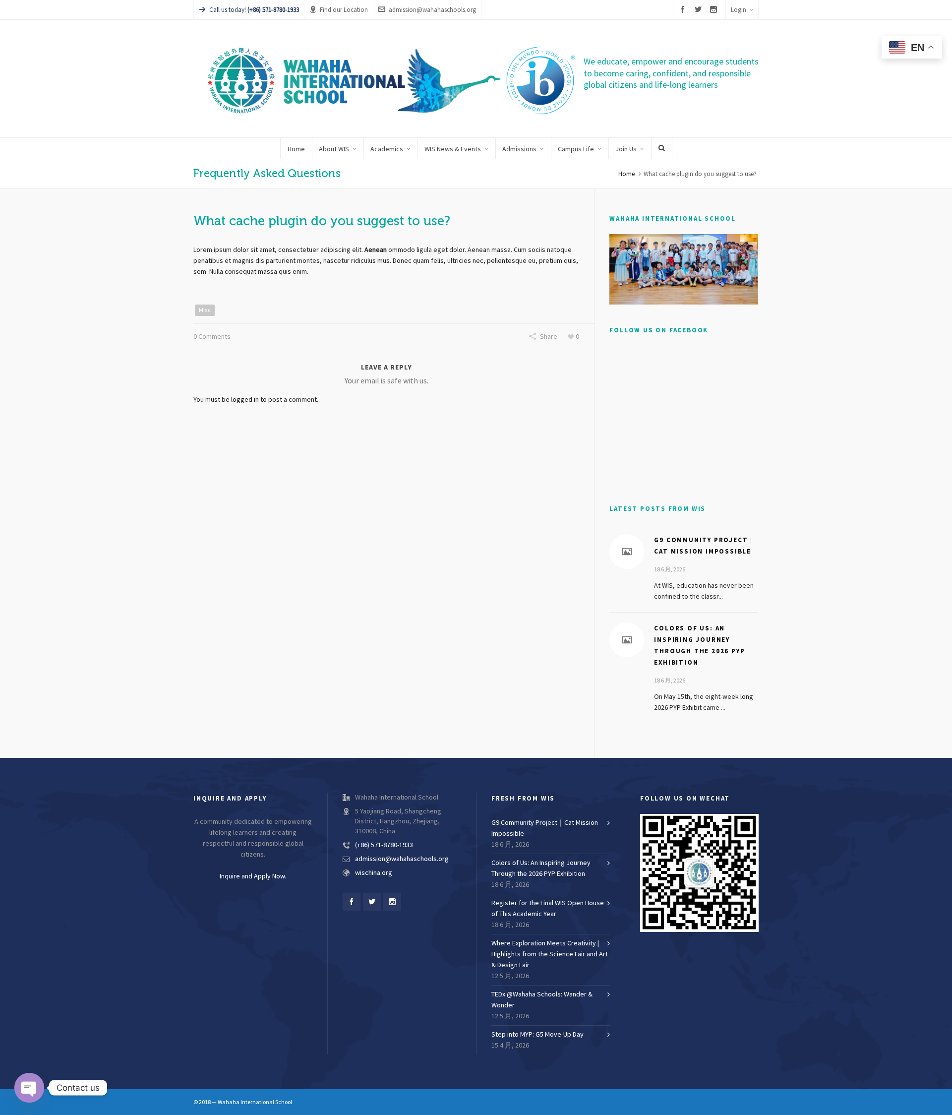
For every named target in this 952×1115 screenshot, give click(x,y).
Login (738, 9)
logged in (245, 400)
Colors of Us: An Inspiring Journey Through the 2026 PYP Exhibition (541, 868)
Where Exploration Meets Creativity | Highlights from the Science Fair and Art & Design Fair (549, 954)
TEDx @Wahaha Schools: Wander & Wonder (542, 1000)
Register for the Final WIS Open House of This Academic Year (547, 908)
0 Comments (212, 337)
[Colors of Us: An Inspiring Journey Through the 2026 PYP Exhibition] (626, 639)
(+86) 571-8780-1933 (384, 845)
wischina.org (373, 873)
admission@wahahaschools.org (432, 9)
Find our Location (344, 9)
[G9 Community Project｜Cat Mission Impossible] (626, 551)
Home (626, 174)
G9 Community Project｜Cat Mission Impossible (544, 828)
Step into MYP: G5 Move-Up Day (537, 1035)
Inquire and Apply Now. (253, 876)
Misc (205, 310)
